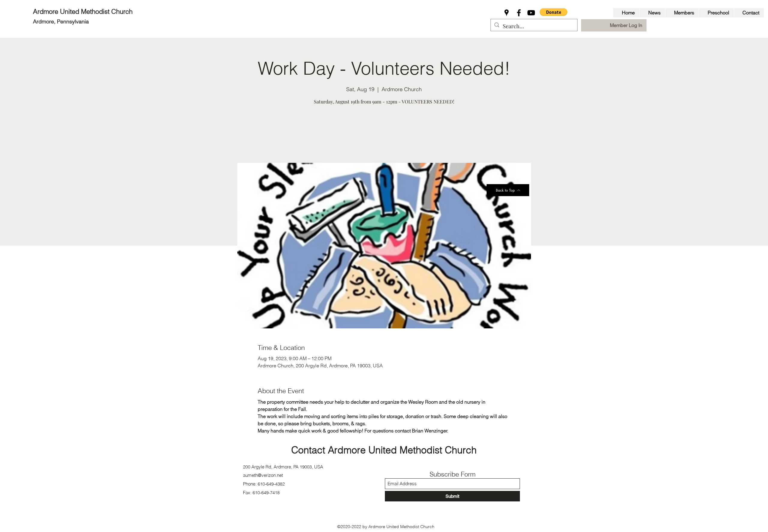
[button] (553, 12)
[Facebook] (519, 12)
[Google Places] (506, 12)
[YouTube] (531, 12)
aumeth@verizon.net (263, 475)
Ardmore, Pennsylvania (61, 21)
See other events (384, 135)
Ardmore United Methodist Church (83, 11)
